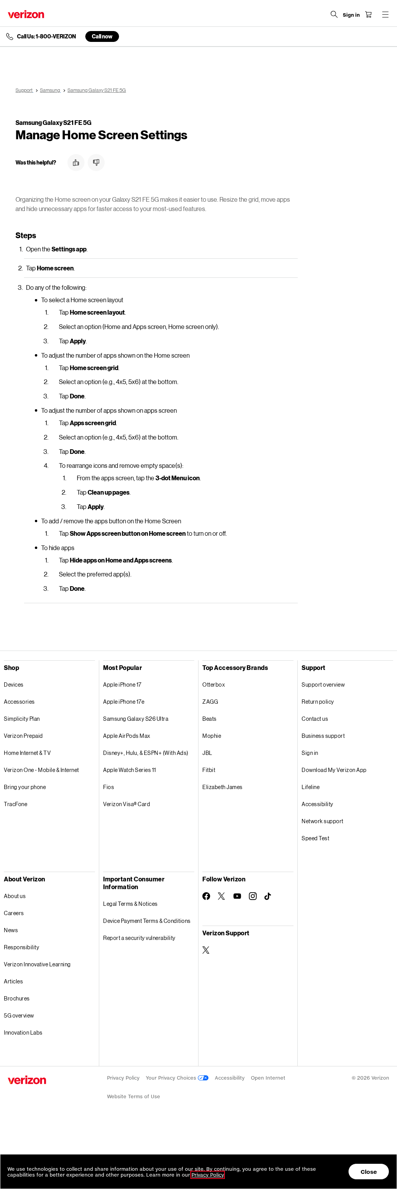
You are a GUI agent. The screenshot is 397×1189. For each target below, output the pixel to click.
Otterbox (213, 684)
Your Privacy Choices (172, 1078)
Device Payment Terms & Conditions (147, 920)
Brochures (17, 998)
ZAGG (210, 701)
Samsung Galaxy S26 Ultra (135, 718)
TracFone (15, 804)
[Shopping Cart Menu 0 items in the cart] (368, 14)
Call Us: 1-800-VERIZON (46, 36)
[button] (76, 162)
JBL (207, 752)
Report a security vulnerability (139, 938)
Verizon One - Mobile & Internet (41, 770)
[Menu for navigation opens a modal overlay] (385, 14)
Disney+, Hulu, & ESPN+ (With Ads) (145, 752)
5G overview (19, 1015)
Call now (102, 36)
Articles (13, 981)
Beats (209, 718)
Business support (323, 735)
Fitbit (208, 770)
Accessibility (317, 804)
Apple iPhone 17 (122, 684)
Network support (322, 821)
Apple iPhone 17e (123, 701)
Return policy (318, 701)
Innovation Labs (23, 1032)
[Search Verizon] (334, 14)
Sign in (310, 752)
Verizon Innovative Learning (37, 964)
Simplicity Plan (22, 718)
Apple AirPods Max (126, 735)
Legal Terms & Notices (130, 903)
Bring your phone (25, 787)
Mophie (211, 735)
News (11, 930)
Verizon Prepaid (23, 735)
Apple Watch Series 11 (129, 770)
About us (15, 896)
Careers (14, 913)
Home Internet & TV (27, 752)
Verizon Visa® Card (126, 804)
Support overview (323, 684)
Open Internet (268, 1078)
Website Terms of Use (133, 1096)
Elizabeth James (222, 787)
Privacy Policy (123, 1078)
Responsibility (21, 947)
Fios (108, 787)
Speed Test (315, 838)
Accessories (19, 701)
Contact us (315, 718)
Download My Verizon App (334, 770)
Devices (14, 684)
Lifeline (310, 787)
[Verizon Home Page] (26, 14)
